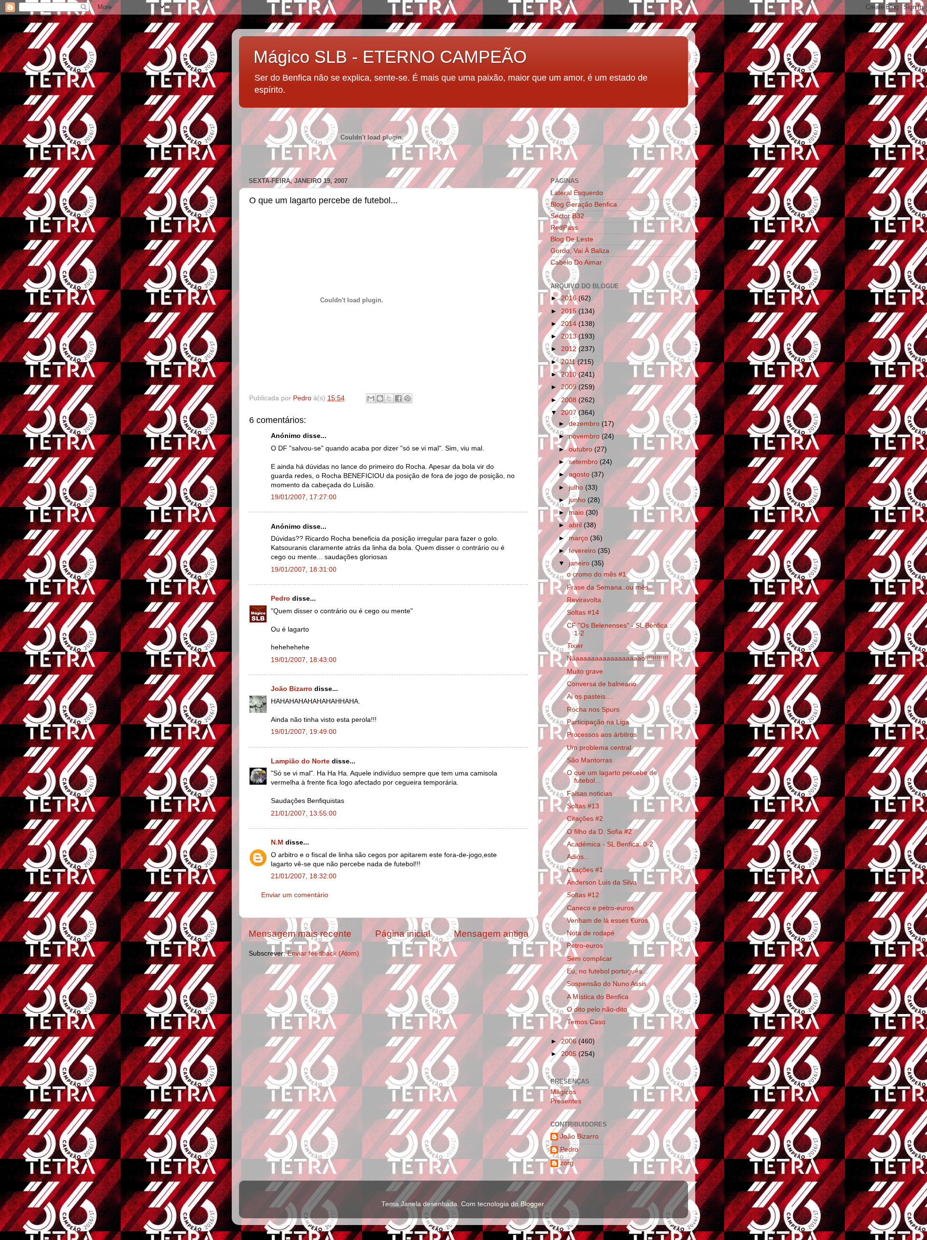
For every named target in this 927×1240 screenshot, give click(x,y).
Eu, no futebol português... (607, 971)
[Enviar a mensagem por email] (371, 398)
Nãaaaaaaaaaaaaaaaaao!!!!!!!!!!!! (617, 658)
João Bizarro (291, 688)
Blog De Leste (571, 239)
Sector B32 (567, 216)
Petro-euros (585, 945)
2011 (569, 362)
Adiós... (578, 856)
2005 (569, 1053)
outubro (581, 449)
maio (577, 512)
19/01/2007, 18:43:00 (304, 659)
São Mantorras (589, 760)
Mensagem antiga (491, 934)
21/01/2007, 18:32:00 (304, 876)
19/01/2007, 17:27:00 (304, 497)
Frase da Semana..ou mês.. (609, 587)
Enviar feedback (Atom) (323, 953)
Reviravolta (584, 600)
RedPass (564, 227)
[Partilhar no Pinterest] (407, 398)
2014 (569, 323)
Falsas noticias (589, 793)
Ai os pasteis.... (590, 696)
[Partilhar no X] (389, 398)
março (579, 538)
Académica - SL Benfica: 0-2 (610, 844)
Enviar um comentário (294, 895)
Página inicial (402, 934)
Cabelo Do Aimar (576, 262)
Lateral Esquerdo (576, 193)
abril (576, 525)
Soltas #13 (583, 806)
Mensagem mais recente (300, 934)
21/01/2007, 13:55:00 (304, 813)
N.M (277, 842)
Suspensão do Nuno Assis (606, 983)
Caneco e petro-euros (600, 908)
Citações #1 (585, 870)
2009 (569, 387)
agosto (580, 474)
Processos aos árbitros (602, 734)
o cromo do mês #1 (596, 574)
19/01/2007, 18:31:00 (304, 569)
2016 (569, 298)
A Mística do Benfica (598, 996)
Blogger (532, 1204)
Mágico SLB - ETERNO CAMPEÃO (390, 57)
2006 (569, 1041)
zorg (567, 1163)
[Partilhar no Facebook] (398, 398)
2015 (569, 311)
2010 (569, 374)
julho (577, 487)
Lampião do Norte (300, 761)
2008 (569, 400)
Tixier (575, 645)
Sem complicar (589, 958)
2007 (569, 412)
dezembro (585, 423)
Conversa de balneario (601, 684)
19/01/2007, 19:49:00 (304, 731)
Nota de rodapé (591, 933)
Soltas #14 (583, 612)
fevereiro (583, 550)
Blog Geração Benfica (583, 204)
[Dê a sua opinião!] (380, 398)
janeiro (580, 563)
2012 (569, 348)
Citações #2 (585, 818)
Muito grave (585, 671)
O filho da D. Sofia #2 (599, 831)
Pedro (280, 598)
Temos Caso (586, 1022)
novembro (585, 436)
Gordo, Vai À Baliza (579, 250)
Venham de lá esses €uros (607, 920)
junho (578, 500)
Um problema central (599, 747)
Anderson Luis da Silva (602, 882)
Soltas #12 (583, 895)
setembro (584, 461)
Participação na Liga (598, 722)
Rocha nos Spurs (593, 709)
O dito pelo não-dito (597, 1009)
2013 (569, 336)
